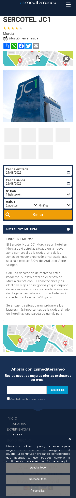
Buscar (38, 214)
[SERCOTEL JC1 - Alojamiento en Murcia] (11, 135)
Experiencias (18, 429)
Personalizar (38, 491)
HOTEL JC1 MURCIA (21, 229)
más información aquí (53, 461)
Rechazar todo (38, 479)
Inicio (12, 418)
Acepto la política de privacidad (28, 398)
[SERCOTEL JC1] (38, 58)
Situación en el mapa (23, 38)
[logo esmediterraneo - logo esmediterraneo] (38, 2)
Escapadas (16, 424)
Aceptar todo (38, 467)
